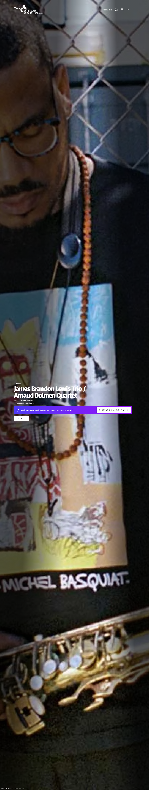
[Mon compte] (127, 10)
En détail (21, 418)
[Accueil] (28, 9)
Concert (17, 384)
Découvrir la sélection (112, 410)
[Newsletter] (122, 10)
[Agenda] (116, 10)
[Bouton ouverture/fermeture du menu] (133, 10)
